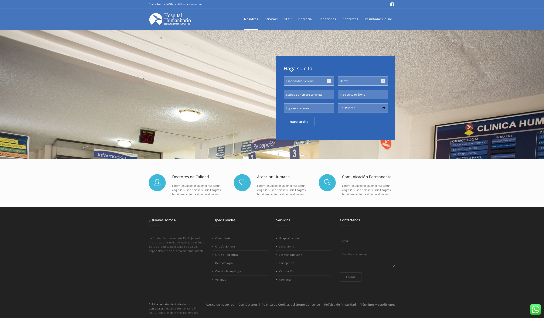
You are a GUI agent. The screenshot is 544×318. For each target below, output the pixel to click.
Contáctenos (248, 304)
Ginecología (223, 238)
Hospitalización (289, 238)
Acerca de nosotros (220, 304)
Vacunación (286, 271)
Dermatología (224, 263)
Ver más (220, 279)
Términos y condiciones (377, 304)
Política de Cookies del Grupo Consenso (291, 304)
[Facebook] (392, 4)
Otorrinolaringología (228, 271)
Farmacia (285, 279)
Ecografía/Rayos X (291, 255)
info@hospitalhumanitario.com (183, 4)
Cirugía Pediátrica (226, 255)
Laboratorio (286, 246)
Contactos (155, 4)
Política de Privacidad (340, 304)
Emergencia (286, 263)
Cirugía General (225, 246)
